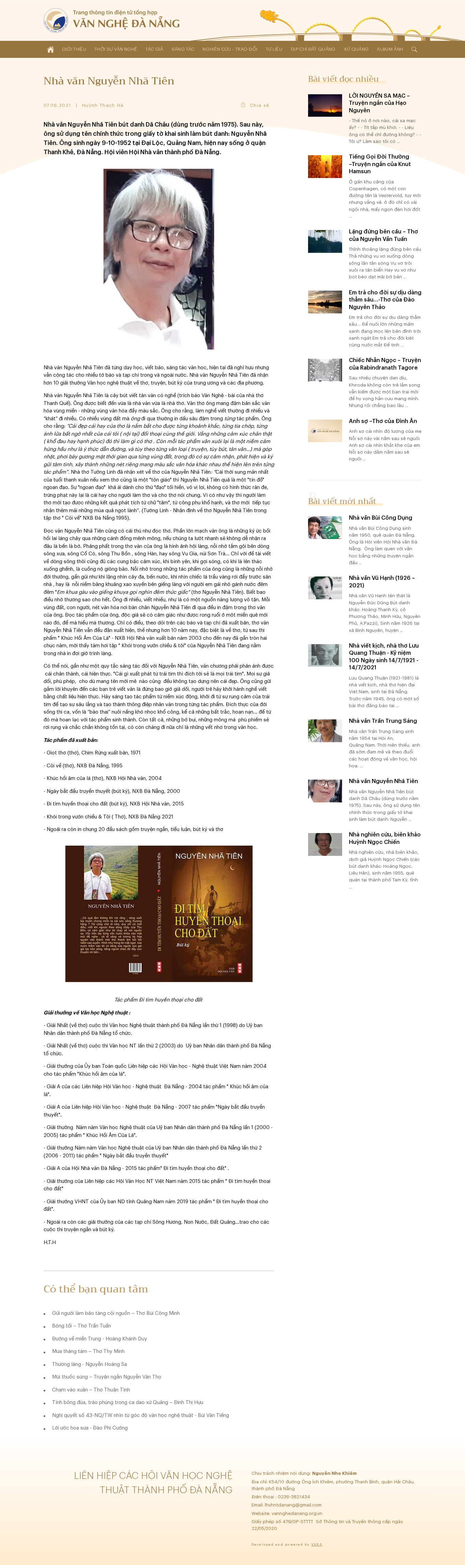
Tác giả (154, 49)
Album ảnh (390, 49)
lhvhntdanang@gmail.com (294, 1505)
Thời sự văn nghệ (115, 49)
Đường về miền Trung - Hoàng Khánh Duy (99, 1338)
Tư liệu (274, 49)
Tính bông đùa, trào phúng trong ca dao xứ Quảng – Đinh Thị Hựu (127, 1402)
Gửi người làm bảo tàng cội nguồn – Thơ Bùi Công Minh (116, 1313)
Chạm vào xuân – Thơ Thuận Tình (91, 1389)
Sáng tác (183, 49)
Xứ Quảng (356, 49)
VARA (316, 1544)
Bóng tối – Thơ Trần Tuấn (81, 1325)
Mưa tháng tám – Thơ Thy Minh (88, 1351)
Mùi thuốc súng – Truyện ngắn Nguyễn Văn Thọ (106, 1377)
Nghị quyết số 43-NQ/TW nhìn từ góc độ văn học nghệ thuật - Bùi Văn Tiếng (140, 1415)
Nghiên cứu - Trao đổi (230, 49)
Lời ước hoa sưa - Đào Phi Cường (90, 1428)
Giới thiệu (74, 49)
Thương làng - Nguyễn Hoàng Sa (89, 1364)
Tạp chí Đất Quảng (313, 49)
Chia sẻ (259, 105)
